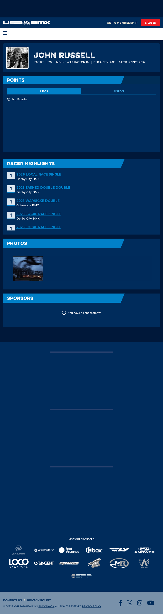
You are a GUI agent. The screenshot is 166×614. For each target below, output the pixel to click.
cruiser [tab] (119, 91)
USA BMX (31, 606)
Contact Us (12, 600)
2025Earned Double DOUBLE (43, 188)
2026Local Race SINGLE (38, 174)
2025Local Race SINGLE (38, 214)
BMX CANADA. (46, 606)
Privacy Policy (39, 600)
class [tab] (44, 91)
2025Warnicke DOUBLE (38, 201)
